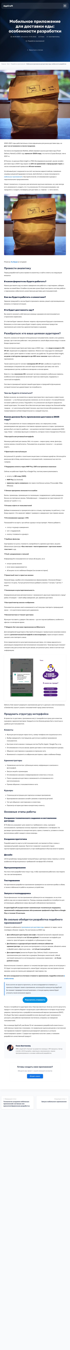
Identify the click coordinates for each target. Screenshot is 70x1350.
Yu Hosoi (14, 262)
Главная (3, 64)
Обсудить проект (35, 1076)
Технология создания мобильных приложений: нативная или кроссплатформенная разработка (16, 1104)
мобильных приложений (13, 177)
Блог (8, 64)
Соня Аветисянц (23, 1046)
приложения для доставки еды (32, 927)
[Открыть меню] (65, 5)
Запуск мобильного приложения (54, 1102)
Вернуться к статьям (36, 50)
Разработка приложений (18, 64)
